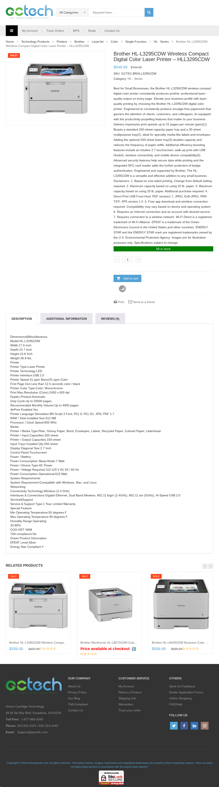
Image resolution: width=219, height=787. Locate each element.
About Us (74, 686)
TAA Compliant (78, 704)
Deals (92, 30)
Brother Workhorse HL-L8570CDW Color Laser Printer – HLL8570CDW (128, 642)
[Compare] (122, 289)
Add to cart (130, 278)
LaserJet (98, 41)
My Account (30, 30)
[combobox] (72, 12)
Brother (79, 41)
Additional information (66, 318)
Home (10, 41)
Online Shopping (180, 698)
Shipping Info (127, 698)
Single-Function (135, 41)
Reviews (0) (110, 318)
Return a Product (130, 692)
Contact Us (112, 30)
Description (22, 318)
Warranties (125, 704)
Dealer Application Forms (186, 692)
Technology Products (35, 41)
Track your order (129, 710)
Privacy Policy (77, 692)
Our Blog (74, 698)
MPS (76, 30)
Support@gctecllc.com (32, 732)
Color (114, 41)
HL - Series (161, 41)
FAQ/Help (175, 704)
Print (120, 302)
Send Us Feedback (182, 686)
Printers (62, 41)
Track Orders (55, 30)
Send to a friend (143, 302)
